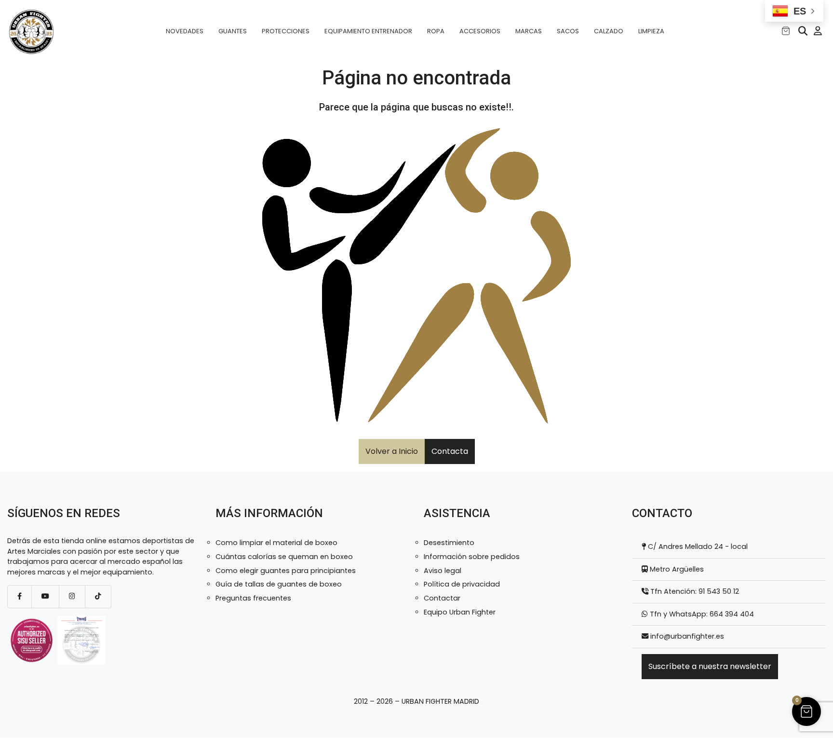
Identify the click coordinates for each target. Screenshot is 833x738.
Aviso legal (442, 570)
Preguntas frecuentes (253, 598)
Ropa (435, 31)
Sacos (568, 31)
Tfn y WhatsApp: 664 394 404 (701, 614)
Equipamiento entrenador (368, 31)
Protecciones (285, 31)
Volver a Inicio (391, 451)
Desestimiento (449, 542)
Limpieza (651, 31)
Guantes (232, 31)
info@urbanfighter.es (687, 636)
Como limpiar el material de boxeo (276, 542)
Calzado (608, 31)
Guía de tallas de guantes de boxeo (278, 584)
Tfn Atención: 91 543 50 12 (693, 591)
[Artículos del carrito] (786, 31)
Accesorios (479, 31)
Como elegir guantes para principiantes (285, 570)
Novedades (184, 31)
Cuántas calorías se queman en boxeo (284, 556)
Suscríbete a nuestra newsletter (709, 666)
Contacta (449, 451)
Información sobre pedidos (472, 556)
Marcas (528, 31)
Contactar (442, 598)
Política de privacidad (462, 584)
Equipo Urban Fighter (460, 612)
